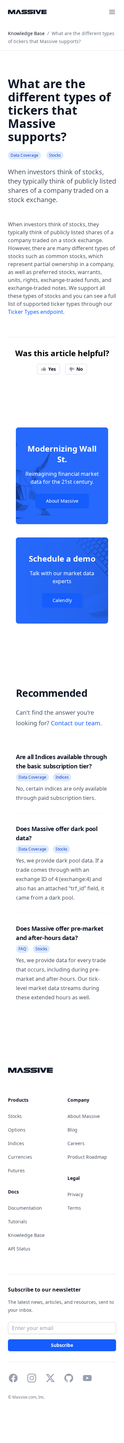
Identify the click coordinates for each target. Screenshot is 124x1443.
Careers (76, 1143)
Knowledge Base (26, 1235)
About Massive (62, 501)
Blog (72, 1130)
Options (16, 1130)
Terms (74, 1208)
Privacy (75, 1194)
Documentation (25, 1208)
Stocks (15, 1116)
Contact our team (75, 723)
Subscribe (62, 1345)
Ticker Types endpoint (35, 311)
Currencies (20, 1157)
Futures (16, 1170)
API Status (19, 1249)
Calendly (62, 600)
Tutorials (17, 1221)
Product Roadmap (87, 1157)
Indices (16, 1143)
